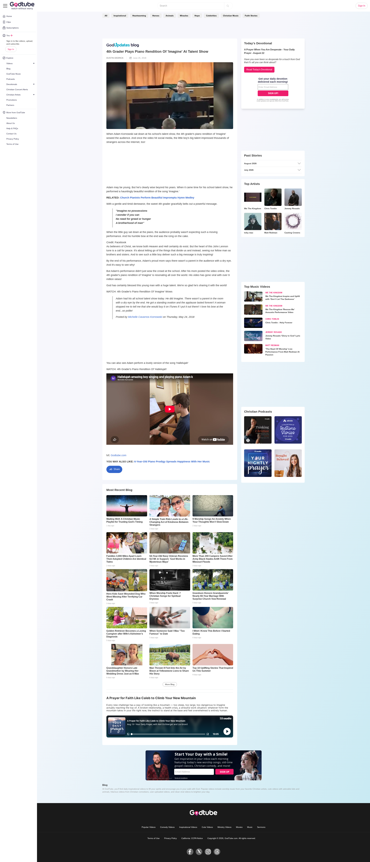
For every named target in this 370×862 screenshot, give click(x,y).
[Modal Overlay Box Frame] (185, 431)
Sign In (11, 49)
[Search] (228, 6)
